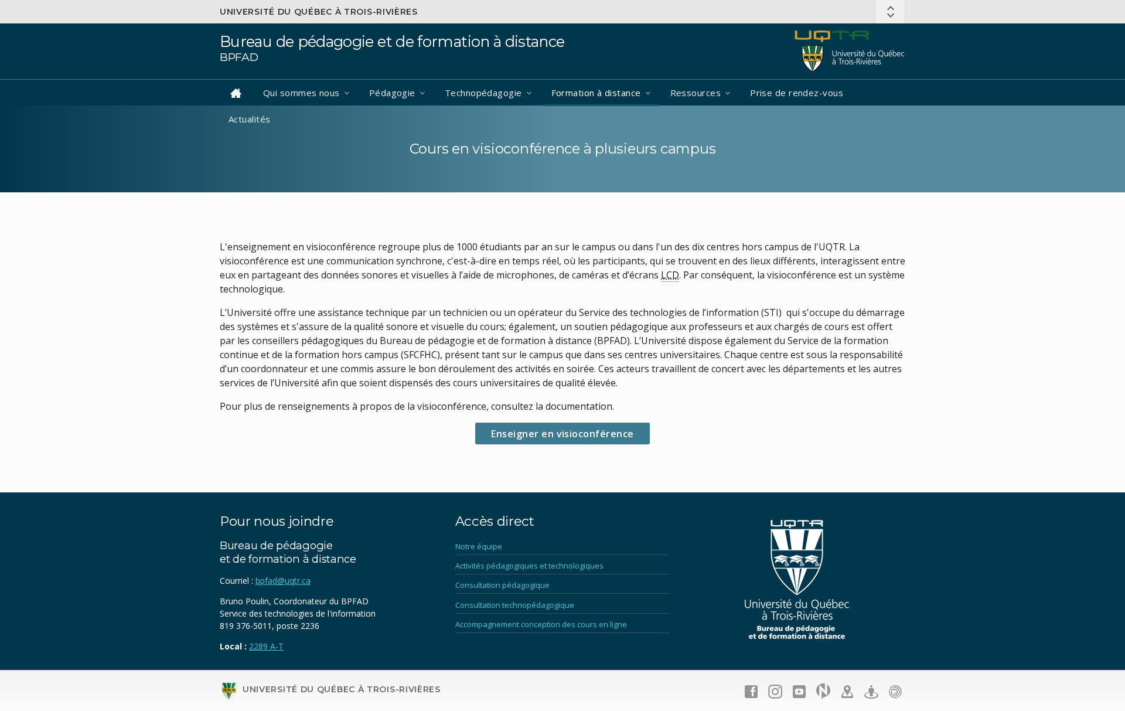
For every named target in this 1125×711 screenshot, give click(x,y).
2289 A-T (266, 646)
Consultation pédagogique (502, 585)
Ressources (695, 92)
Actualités (250, 119)
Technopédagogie (483, 92)
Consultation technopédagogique (514, 605)
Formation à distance (596, 92)
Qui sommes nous (301, 92)
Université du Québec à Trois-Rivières (319, 11)
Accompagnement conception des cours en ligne (541, 624)
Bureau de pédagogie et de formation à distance (392, 41)
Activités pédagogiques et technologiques (529, 565)
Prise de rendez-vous (796, 92)
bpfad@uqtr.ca (283, 580)
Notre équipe (478, 546)
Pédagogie (392, 92)
